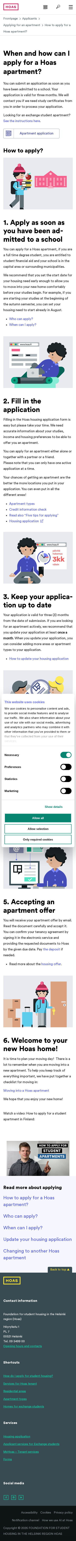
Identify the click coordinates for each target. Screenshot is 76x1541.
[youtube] (21, 1498)
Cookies (45, 1512)
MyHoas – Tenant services (21, 1451)
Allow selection (38, 828)
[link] (44, 7)
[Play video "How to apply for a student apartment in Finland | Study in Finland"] (38, 1158)
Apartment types (22, 503)
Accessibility (29, 1512)
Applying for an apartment (21, 25)
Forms (7, 1459)
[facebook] (6, 1498)
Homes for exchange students (23, 1406)
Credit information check (28, 509)
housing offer (51, 964)
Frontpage (10, 18)
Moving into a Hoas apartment (26, 1090)
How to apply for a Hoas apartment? (28, 1201)
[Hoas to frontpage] (11, 6)
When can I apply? (22, 324)
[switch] (66, 767)
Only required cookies (38, 839)
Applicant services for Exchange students (31, 1444)
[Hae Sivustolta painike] (57, 7)
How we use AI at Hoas (57, 1520)
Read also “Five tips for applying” (33, 515)
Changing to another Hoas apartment (31, 1254)
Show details (54, 806)
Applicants (29, 18)
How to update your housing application (39, 658)
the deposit (51, 949)
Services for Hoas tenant (20, 1383)
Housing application (24, 521)
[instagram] (14, 1498)
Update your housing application (37, 1239)
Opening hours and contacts (22, 1346)
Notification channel (25, 1520)
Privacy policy (63, 1512)
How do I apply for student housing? (28, 1376)
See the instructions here (21, 121)
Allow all (38, 818)
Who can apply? (21, 319)
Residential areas (14, 1391)
